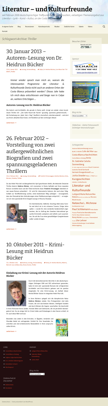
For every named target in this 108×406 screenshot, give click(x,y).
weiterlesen (11, 123)
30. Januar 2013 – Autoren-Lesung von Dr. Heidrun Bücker (34, 58)
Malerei (64, 263)
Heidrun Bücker (59, 176)
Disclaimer (8, 388)
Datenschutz (9, 385)
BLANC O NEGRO (77, 151)
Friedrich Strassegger (47, 176)
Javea (92, 172)
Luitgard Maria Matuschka (83, 194)
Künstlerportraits (44, 27)
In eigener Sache (7, 27)
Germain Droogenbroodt (81, 172)
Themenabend (93, 217)
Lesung (23, 69)
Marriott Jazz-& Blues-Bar (14, 265)
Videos (90, 27)
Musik (74, 200)
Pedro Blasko (94, 209)
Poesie (74, 213)
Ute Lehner (81, 220)
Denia (47, 263)
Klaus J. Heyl (90, 176)
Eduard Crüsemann (93, 167)
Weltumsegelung (77, 225)
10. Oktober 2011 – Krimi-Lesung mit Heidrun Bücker (35, 251)
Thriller (13, 72)
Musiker (57, 27)
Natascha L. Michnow (84, 203)
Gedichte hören (69, 27)
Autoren (74, 148)
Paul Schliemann (81, 209)
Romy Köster (27, 265)
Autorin (91, 148)
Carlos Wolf (35, 360)
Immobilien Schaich (11, 364)
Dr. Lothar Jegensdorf (77, 167)
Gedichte (75, 170)
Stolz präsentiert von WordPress (22, 402)
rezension (87, 215)
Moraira (8, 178)
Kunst (95, 176)
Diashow (24, 263)
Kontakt (4, 31)
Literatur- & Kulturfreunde (79, 182)
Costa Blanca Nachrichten (84, 154)
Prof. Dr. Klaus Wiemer (78, 215)
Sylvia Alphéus (85, 217)
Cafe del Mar (87, 151)
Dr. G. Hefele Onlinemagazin (14, 361)
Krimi (66, 176)
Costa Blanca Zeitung (79, 158)
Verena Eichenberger (79, 223)
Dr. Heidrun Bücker (49, 69)
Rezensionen (29, 27)
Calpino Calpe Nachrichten (13, 357)
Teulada (14, 178)
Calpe (41, 69)
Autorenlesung (83, 148)
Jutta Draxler (79, 175)
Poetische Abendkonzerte (86, 212)
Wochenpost (9, 367)
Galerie (81, 27)
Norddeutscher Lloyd (78, 206)
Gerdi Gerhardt (83, 170)
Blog (19, 27)
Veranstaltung (31, 69)
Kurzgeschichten (81, 179)
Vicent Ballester (90, 223)
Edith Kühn (85, 167)
